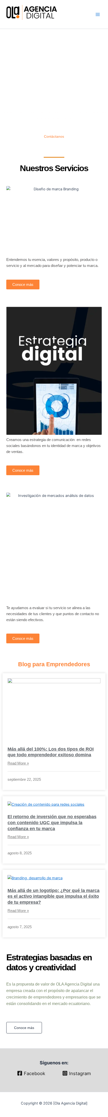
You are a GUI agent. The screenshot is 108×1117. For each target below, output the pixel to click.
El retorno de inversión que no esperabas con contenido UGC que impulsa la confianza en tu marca (52, 822)
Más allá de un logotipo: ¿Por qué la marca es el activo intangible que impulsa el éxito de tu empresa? (53, 896)
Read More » (18, 763)
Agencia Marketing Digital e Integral (35, 23)
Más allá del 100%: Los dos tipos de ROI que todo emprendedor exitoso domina (51, 752)
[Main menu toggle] (97, 14)
